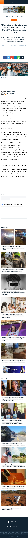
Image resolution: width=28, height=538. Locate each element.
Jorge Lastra (4, 197)
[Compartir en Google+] (12, 57)
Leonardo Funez (18, 536)
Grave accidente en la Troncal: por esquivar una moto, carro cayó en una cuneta (13, 248)
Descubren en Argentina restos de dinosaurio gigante (11, 508)
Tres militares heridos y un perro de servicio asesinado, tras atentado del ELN (13, 465)
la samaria (13, 20)
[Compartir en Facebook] (5, 57)
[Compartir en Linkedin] (15, 57)
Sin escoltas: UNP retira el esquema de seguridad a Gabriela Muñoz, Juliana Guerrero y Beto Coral (12, 398)
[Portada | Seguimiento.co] (14, 521)
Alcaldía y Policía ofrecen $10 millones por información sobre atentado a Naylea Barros (13, 338)
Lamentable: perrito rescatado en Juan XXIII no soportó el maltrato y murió (13, 270)
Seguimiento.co (11, 91)
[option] (14, 70)
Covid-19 (10, 197)
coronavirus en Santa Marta (19, 197)
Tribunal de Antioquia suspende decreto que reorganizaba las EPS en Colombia (13, 487)
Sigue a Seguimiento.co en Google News (13, 204)
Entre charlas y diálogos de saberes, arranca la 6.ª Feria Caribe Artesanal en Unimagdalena (13, 315)
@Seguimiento (13, 93)
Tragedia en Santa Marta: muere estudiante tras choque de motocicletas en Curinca (13, 292)
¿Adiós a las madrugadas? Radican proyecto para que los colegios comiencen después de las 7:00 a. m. (12, 422)
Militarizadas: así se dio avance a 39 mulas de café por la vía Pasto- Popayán (13, 444)
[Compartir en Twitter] (8, 57)
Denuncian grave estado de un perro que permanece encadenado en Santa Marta (13, 361)
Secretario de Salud (5, 199)
